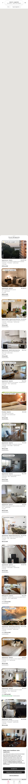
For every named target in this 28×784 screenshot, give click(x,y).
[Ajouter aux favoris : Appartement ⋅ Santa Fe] (25, 270)
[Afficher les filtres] (25, 2)
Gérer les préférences (14, 775)
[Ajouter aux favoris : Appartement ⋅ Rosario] (25, 242)
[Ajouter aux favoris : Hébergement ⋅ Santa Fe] (25, 577)
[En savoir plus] (18, 238)
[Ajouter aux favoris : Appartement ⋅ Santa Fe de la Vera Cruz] (25, 332)
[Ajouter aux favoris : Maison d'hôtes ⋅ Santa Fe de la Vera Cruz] (25, 301)
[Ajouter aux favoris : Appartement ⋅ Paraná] (25, 701)
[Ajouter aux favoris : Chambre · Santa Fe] (25, 394)
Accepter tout (14, 768)
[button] (5, 266)
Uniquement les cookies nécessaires (14, 772)
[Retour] (3, 2)
